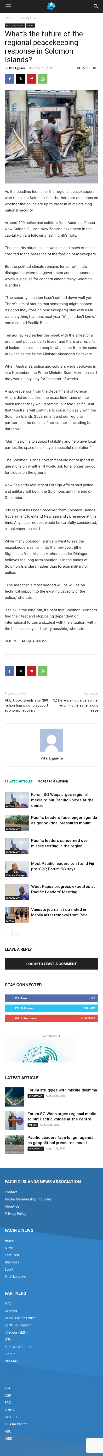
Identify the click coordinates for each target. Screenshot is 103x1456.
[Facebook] (9, 79)
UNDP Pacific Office (20, 1318)
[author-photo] (51, 751)
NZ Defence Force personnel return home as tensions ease (75, 705)
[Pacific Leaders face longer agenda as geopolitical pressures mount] (17, 823)
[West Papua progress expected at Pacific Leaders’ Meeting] (17, 892)
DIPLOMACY (13, 829)
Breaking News (27, 18)
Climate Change (15, 875)
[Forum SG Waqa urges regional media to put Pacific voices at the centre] (17, 800)
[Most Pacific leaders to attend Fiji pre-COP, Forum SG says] (17, 869)
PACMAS (11, 1361)
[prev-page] (8, 933)
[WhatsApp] (42, 79)
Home (9, 18)
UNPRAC (11, 1310)
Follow (89, 1008)
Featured (12, 1255)
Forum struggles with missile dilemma (62, 1090)
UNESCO (11, 1417)
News (30, 25)
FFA (7, 1388)
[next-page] (15, 933)
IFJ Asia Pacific (16, 1424)
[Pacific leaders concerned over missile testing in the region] (17, 846)
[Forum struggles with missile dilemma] (14, 1097)
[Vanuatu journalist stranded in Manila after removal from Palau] (17, 915)
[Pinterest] (31, 79)
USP (8, 1395)
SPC (8, 1402)
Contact (11, 1192)
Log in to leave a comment (51, 964)
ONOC (10, 1409)
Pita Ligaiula (17, 68)
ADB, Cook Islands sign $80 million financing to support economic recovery (26, 705)
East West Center (18, 1346)
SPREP (10, 1354)
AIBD (8, 1438)
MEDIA (10, 806)
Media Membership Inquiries (28, 1199)
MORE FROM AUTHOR (53, 781)
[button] (8, 6)
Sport (9, 1269)
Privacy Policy (15, 1213)
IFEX (8, 1339)
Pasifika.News (16, 1276)
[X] (20, 79)
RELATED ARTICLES (19, 781)
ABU (8, 1431)
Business (12, 1262)
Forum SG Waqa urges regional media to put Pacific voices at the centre (62, 800)
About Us (12, 1206)
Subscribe (88, 1018)
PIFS (8, 1303)
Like (92, 998)
